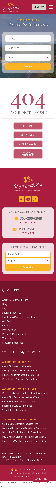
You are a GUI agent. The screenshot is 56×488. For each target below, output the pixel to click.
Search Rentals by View (14, 410)
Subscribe (28, 267)
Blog (4, 304)
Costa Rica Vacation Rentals (16, 366)
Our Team (7, 321)
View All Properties (28, 154)
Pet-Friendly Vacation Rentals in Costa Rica (24, 393)
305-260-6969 (31, 218)
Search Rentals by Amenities (17, 405)
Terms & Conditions (13, 460)
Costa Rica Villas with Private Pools (20, 401)
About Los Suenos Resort (15, 300)
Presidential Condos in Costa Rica (19, 379)
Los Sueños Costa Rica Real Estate (20, 317)
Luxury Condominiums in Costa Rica (20, 374)
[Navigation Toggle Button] (51, 7)
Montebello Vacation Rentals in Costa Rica (24, 428)
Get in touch (28, 134)
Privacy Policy (9, 330)
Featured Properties (12, 342)
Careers (6, 325)
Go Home (28, 125)
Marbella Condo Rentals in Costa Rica (22, 432)
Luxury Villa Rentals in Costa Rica (19, 370)
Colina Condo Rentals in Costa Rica (20, 424)
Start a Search (28, 143)
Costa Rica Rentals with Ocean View (20, 397)
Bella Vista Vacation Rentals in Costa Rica (24, 436)
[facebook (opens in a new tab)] (21, 199)
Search (28, 66)
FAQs (4, 308)
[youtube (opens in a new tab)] (28, 199)
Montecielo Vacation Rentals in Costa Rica (24, 441)
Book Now (39, 7)
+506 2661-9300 (30, 229)
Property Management (14, 334)
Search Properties (11, 312)
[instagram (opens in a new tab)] (35, 199)
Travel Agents (9, 338)
